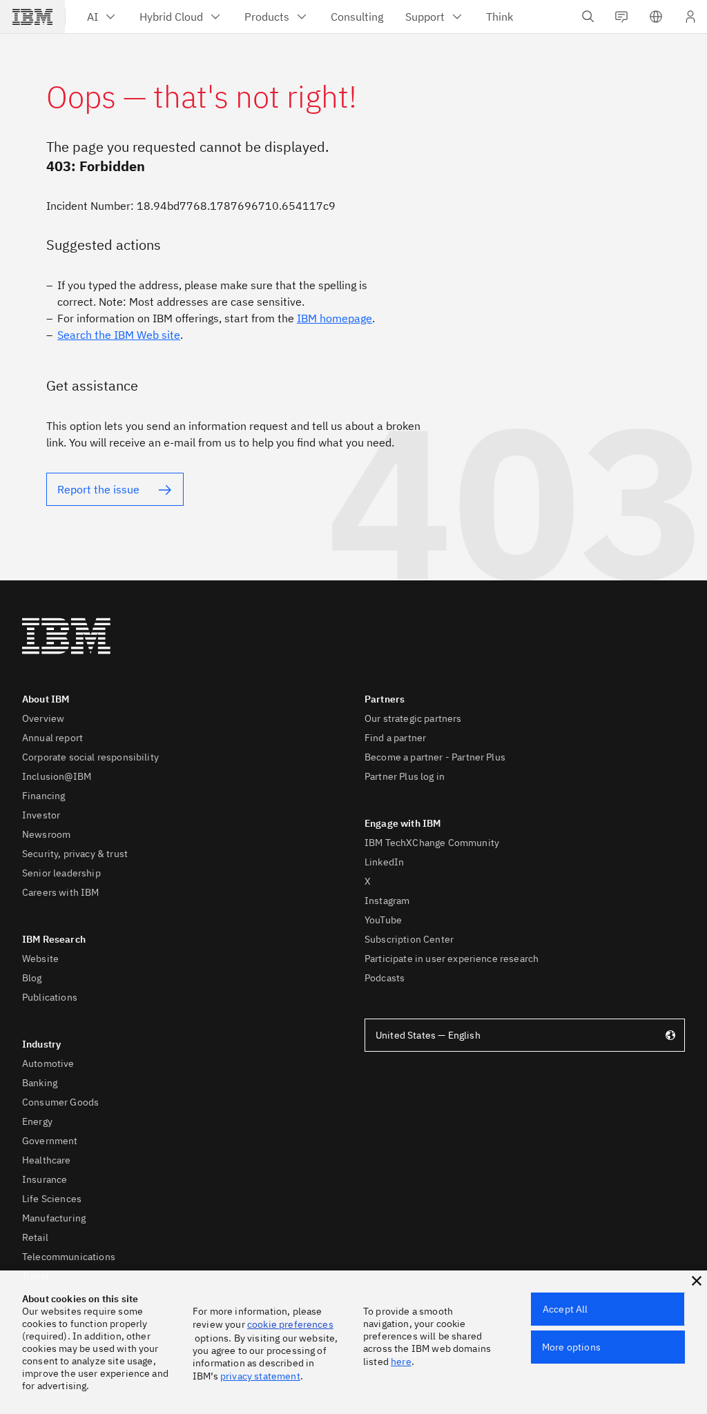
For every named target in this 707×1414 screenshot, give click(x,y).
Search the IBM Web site (118, 335)
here (401, 1361)
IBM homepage (334, 318)
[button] (696, 1281)
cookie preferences (290, 1324)
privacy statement (260, 1376)
